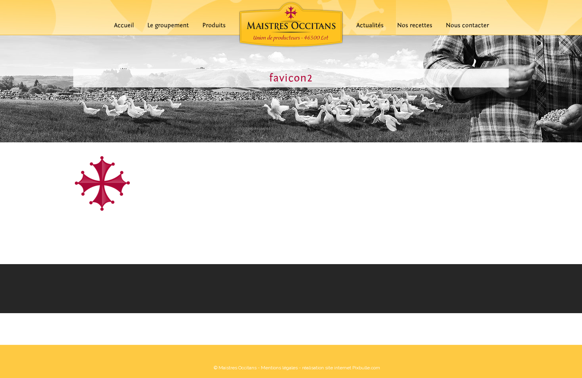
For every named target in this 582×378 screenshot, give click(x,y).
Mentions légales (279, 367)
